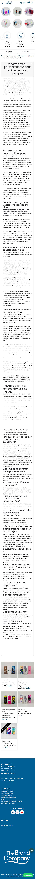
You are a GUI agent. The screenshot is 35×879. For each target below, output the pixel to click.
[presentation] (2, 37)
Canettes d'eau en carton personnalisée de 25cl (9, 684)
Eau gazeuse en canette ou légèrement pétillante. (23, 685)
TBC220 (9, 686)
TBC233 (20, 716)
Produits (4, 56)
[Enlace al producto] (6, 11)
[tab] (17, 69)
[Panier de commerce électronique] (24, 3)
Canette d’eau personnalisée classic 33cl (9, 745)
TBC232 (7, 747)
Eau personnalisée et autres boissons (21, 56)
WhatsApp (28, 875)
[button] (26, 51)
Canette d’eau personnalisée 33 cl (24, 713)
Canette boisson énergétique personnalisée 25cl (8, 716)
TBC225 (27, 688)
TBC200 (4, 720)
